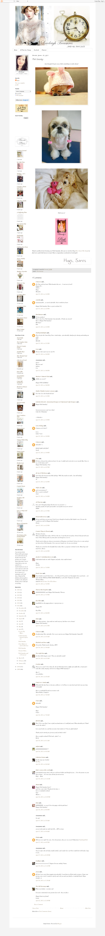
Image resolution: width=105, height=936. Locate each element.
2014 (18, 598)
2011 (18, 605)
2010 (18, 666)
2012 (18, 603)
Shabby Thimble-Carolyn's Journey (45, 391)
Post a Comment (38, 904)
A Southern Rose (21, 306)
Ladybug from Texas (22, 247)
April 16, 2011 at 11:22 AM (43, 779)
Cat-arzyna (20, 474)
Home (15, 50)
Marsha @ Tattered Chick (43, 376)
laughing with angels (20, 498)
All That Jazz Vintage (25, 50)
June (20, 624)
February (21, 661)
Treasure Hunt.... (22, 650)
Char (37, 458)
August (21, 618)
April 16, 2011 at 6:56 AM (42, 676)
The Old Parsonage (41, 886)
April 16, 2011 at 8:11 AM (42, 740)
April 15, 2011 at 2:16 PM (42, 294)
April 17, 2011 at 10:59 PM (43, 855)
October (21, 613)
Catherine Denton (40, 757)
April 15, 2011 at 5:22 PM (42, 482)
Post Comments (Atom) (45, 911)
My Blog (38, 761)
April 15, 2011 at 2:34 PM (42, 327)
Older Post (88, 908)
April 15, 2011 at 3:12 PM (42, 396)
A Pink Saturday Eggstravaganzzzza (23, 637)
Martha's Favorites (22, 271)
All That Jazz (39, 502)
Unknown (38, 282)
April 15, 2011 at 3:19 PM (42, 420)
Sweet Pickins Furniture (20, 376)
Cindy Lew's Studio (41, 682)
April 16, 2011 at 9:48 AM (42, 764)
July (20, 621)
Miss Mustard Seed (22, 356)
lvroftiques (38, 861)
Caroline (38, 664)
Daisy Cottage (20, 329)
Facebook (36, 50)
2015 (18, 595)
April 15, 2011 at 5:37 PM (42, 511)
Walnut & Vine (21, 283)
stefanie (38, 746)
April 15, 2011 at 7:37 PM (42, 595)
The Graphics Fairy (22, 342)
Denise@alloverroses (41, 517)
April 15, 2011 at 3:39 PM (42, 452)
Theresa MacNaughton (42, 590)
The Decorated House (21, 403)
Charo (37, 701)
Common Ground (21, 150)
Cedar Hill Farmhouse (20, 382)
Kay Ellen (38, 601)
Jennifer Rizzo (21, 352)
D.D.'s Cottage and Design (22, 511)
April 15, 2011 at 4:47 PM (42, 467)
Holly (37, 619)
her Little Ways (21, 162)
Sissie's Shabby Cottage (21, 259)
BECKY (38, 721)
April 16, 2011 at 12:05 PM (43, 797)
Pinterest (44, 50)
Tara (18, 80)
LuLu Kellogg (39, 426)
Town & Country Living (21, 346)
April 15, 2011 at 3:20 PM (42, 436)
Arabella (38, 300)
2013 (18, 600)
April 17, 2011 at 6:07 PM (42, 842)
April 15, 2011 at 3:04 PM (42, 354)
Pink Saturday (40, 271)
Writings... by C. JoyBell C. (21, 174)
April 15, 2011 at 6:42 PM (42, 551)
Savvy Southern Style (21, 416)
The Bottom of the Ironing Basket (22, 535)
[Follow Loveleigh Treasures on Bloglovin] (22, 101)
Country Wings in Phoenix (43, 531)
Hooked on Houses (22, 387)
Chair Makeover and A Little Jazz (23, 644)
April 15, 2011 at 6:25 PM (42, 525)
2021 (18, 590)
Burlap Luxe (20, 463)
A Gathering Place (22, 212)
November (21, 610)
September (22, 616)
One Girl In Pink (21, 224)
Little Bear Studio (21, 201)
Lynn (37, 349)
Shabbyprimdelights (41, 333)
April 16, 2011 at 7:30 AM (42, 715)
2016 (18, 592)
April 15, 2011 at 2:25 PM (42, 308)
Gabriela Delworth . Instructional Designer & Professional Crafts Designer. (56, 402)
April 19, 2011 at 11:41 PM (43, 866)
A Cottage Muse (21, 294)
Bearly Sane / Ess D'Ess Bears (48, 581)
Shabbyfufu (20, 235)
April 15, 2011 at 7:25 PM (42, 584)
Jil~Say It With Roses (41, 473)
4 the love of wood (22, 360)
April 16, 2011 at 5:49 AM (42, 647)
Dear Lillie (20, 371)
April (20, 629)
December (21, 608)
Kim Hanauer (39, 314)
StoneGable (20, 338)
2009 (18, 669)
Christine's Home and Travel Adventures (21, 188)
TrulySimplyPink (83, 840)
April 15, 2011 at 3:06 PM (42, 370)
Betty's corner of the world (43, 770)
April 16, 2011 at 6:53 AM (42, 658)
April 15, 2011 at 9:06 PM (42, 613)
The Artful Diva (40, 653)
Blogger (59, 923)
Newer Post (35, 908)
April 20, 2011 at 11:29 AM (43, 880)
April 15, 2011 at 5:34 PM (42, 496)
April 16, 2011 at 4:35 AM (42, 636)
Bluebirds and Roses (41, 642)
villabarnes (20, 391)
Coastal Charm (21, 486)
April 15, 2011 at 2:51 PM (42, 343)
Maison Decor (21, 428)
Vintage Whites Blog (22, 440)
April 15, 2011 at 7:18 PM (42, 567)
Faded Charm (20, 451)
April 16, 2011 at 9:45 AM (42, 751)
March (20, 658)
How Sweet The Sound (82, 251)
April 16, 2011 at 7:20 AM (42, 695)
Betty (37, 803)
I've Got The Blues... (21, 632)
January (21, 663)
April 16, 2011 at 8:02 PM (42, 809)
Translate (20, 95)
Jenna (37, 872)
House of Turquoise (22, 523)
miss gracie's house (22, 318)
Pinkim (38, 837)
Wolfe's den (39, 488)
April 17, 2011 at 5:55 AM (42, 820)
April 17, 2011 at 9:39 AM (42, 831)
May (20, 626)
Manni (37, 784)
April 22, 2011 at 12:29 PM (43, 900)
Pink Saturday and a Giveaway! (23, 654)
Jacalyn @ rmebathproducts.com (44, 557)
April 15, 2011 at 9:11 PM (42, 625)
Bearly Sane (39, 573)
